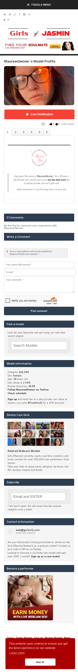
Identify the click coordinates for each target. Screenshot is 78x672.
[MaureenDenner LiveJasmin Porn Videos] (46, 132)
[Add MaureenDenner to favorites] (43, 124)
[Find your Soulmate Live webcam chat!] (39, 43)
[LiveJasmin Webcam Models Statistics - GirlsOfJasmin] (39, 29)
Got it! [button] (40, 662)
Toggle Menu (41, 4)
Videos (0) (23, 132)
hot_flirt (24, 372)
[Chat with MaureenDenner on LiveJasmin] (39, 71)
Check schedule (17, 393)
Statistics (31, 132)
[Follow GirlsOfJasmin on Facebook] (19, 14)
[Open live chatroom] (39, 160)
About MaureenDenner (7, 132)
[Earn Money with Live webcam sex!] (30, 576)
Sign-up (12, 399)
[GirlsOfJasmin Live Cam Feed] (29, 14)
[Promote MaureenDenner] (39, 132)
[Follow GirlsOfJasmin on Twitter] (10, 14)
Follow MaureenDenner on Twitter (28, 389)
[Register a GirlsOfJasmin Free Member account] (4, 19)
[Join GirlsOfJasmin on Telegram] (24, 14)
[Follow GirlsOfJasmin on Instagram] (15, 14)
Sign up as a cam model (45, 556)
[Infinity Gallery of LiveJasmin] (5, 14)
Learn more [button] (16, 652)
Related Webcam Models (24, 451)
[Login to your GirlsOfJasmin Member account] (8, 19)
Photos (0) (15, 132)
